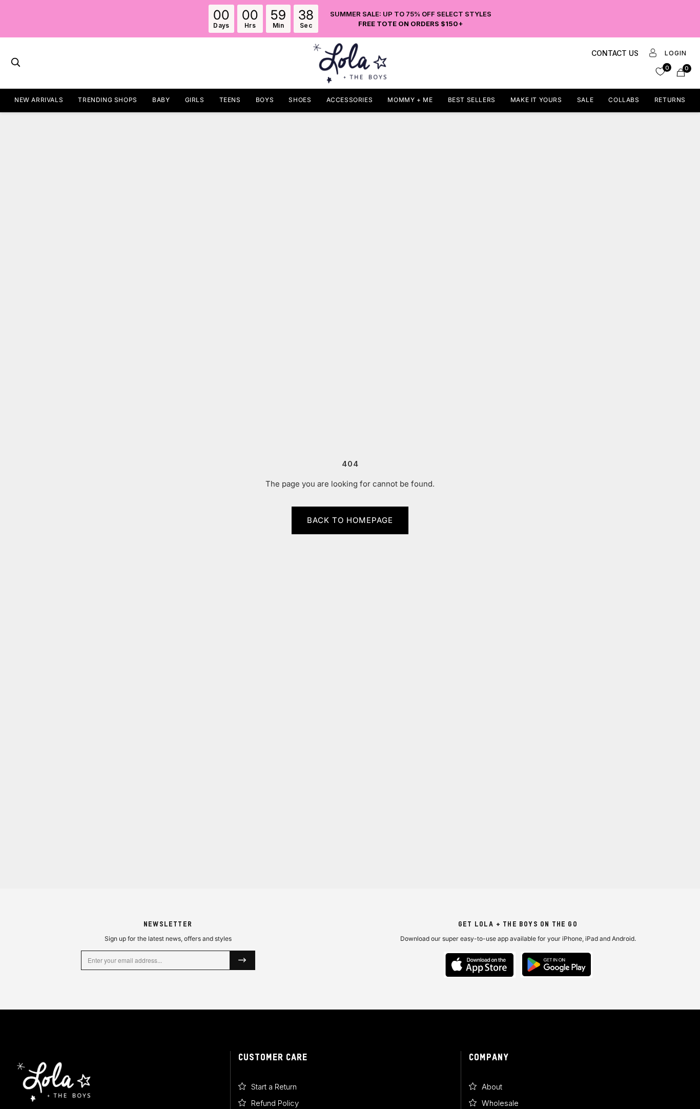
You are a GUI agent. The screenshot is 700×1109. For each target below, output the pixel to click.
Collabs (623, 100)
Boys (265, 100)
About (492, 1087)
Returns (670, 100)
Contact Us (615, 53)
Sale (585, 100)
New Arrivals (38, 100)
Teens (230, 100)
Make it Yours (536, 100)
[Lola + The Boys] (350, 63)
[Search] (15, 63)
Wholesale (500, 1103)
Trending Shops (107, 100)
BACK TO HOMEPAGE (350, 520)
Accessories (349, 100)
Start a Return (274, 1087)
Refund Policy (275, 1103)
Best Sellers (472, 100)
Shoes (300, 100)
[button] (660, 71)
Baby (161, 100)
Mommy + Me (410, 100)
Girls (194, 100)
